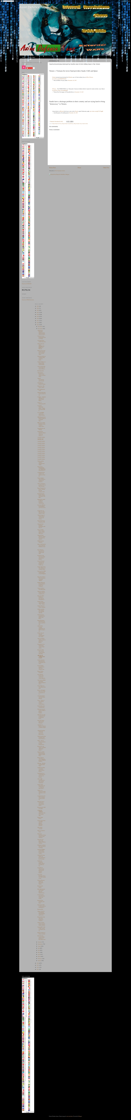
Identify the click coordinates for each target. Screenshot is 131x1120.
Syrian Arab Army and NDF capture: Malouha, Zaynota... (41, 823)
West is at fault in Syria (41, 831)
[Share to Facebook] (71, 121)
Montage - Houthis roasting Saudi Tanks (41, 764)
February (40, 958)
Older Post (106, 167)
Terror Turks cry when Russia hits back (42, 687)
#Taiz (87, 77)
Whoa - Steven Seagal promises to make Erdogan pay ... (41, 742)
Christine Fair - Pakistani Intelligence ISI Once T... (41, 525)
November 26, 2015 (72, 80)
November (40, 328)
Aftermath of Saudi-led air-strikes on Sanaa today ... (41, 374)
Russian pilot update (40, 886)
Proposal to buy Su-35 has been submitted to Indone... (41, 557)
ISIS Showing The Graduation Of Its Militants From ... (41, 716)
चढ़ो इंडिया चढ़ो (40, 439)
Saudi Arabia (85, 123)
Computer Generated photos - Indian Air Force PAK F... (41, 408)
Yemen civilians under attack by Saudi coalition (41, 924)
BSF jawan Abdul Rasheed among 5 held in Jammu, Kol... (41, 424)
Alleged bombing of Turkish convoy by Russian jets (41, 732)
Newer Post (52, 167)
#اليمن (53, 90)
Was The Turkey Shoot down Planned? (41, 722)
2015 (38, 324)
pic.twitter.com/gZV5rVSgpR (96, 111)
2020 (38, 314)
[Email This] (67, 121)
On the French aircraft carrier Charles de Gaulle (41, 896)
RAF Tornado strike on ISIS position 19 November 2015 (41, 937)
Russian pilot (40, 909)
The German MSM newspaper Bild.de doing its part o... (42, 681)
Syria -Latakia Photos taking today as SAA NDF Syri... (41, 531)
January (39, 960)
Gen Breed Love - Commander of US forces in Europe (41, 775)
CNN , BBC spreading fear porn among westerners (41, 780)
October (40, 942)
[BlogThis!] (68, 121)
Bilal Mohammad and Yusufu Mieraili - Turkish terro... (41, 890)
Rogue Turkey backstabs (40, 672)
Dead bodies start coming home (41, 706)
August (39, 946)
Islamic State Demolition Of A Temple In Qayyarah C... (41, 786)
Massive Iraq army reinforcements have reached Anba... (41, 352)
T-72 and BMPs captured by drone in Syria (41, 414)
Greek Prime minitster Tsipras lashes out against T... (42, 433)
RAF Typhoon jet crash (41, 390)
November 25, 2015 (79, 92)
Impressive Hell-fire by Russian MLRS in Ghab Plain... (41, 753)
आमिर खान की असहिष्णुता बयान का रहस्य (41, 657)
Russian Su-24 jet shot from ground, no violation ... (41, 918)
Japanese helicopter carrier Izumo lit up (42, 394)
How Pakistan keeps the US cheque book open (41, 551)
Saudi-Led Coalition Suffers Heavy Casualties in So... (41, 863)
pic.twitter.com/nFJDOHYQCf (59, 78)
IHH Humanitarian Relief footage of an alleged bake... (42, 418)
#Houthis (70, 77)
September (40, 944)
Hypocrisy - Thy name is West (41, 386)
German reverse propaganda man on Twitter (42, 337)
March (39, 956)
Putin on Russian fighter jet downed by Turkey (41, 882)
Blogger (80, 1116)
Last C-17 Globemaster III (41, 403)
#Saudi (53, 77)
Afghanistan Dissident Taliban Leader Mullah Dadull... (41, 332)
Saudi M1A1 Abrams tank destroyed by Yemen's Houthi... (41, 870)
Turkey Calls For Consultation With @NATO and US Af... (41, 913)
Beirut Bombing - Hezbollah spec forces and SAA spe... (41, 622)
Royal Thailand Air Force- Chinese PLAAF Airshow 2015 (42, 489)
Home (23, 57)
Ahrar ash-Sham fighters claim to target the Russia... (41, 640)
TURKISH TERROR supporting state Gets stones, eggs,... (41, 813)
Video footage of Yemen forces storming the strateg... (41, 516)
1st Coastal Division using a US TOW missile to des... (42, 876)
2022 (38, 310)
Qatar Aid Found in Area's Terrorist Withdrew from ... (42, 546)
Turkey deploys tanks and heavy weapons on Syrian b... (41, 479)
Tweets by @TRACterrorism (28, 299)
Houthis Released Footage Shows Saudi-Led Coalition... (41, 584)
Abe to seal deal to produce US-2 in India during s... (42, 485)
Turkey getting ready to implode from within (41, 462)
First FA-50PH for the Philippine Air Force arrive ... (41, 506)
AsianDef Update (41, 437)
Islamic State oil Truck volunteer (41, 606)
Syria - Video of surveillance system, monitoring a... (41, 702)
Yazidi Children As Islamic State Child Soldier (42, 363)
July (39, 948)
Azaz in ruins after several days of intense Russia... (41, 367)
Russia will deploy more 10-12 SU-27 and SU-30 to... (42, 692)
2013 (38, 965)
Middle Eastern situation (41, 541)
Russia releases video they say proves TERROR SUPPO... (42, 759)
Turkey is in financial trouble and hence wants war (42, 792)
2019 (38, 316)
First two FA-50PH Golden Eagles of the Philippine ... (42, 573)
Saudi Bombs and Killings (41, 429)
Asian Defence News (34, 7)
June (39, 950)
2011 (38, 969)
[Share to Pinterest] (72, 121)
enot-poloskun (70, 1116)
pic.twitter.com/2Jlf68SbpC (62, 90)
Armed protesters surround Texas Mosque (41, 697)
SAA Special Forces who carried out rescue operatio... (42, 676)
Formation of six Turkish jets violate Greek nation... (41, 646)
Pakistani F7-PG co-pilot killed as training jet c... (42, 906)
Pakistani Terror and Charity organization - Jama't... (41, 803)
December (40, 326)
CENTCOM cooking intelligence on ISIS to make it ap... (41, 628)
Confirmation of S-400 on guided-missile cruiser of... (42, 797)
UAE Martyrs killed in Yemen (41, 383)
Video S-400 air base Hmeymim (41, 588)
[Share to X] (70, 121)
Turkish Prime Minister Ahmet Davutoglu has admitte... (41, 537)
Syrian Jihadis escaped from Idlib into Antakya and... (41, 667)
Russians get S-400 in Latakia (41, 808)
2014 (38, 963)
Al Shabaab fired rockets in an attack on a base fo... (41, 474)
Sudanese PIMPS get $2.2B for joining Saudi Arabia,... (41, 851)
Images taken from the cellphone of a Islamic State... (41, 568)
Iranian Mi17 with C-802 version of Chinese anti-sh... (41, 928)
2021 (38, 312)
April (39, 954)
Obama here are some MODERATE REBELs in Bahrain (41, 346)
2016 (38, 322)
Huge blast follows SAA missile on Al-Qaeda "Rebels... (41, 578)
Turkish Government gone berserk (41, 379)
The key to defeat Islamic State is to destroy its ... (41, 592)
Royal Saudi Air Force (57, 123)
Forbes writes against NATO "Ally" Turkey (41, 603)
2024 (38, 308)
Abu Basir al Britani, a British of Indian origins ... (42, 726)
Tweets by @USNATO (26, 283)
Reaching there (41, 370)
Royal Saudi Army (78, 123)
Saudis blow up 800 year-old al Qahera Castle (41, 512)
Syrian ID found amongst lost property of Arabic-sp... (41, 562)
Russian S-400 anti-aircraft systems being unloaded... (41, 651)
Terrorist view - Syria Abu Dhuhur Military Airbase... (42, 841)
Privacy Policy (31, 57)
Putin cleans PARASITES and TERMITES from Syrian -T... (42, 468)
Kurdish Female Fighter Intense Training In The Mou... (41, 495)
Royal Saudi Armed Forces (68, 123)
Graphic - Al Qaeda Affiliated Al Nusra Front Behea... (42, 398)
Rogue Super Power (40, 818)
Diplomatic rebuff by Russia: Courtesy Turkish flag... (41, 501)
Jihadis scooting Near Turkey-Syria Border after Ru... (41, 610)
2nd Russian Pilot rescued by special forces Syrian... (41, 769)
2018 (38, 318)
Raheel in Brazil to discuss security (41, 933)
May (39, 952)
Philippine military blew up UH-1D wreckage (42, 846)
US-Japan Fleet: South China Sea (42, 341)
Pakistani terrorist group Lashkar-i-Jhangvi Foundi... (42, 710)
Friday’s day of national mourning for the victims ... (41, 634)
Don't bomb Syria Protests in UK (41, 521)
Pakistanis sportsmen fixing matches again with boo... (42, 835)
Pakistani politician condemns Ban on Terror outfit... (42, 358)
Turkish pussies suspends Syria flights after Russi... (41, 616)
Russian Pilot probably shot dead (41, 901)
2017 (38, 320)
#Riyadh (62, 111)
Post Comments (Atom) (60, 170)
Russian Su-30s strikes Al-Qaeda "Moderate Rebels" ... (42, 748)
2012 (38, 967)
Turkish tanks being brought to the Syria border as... (42, 737)
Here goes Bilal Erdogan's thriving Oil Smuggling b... (41, 597)
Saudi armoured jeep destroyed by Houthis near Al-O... (41, 661)
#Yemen (91, 77)
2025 (38, 306)
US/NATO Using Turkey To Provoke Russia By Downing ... (41, 857)
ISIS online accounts (40, 828)
